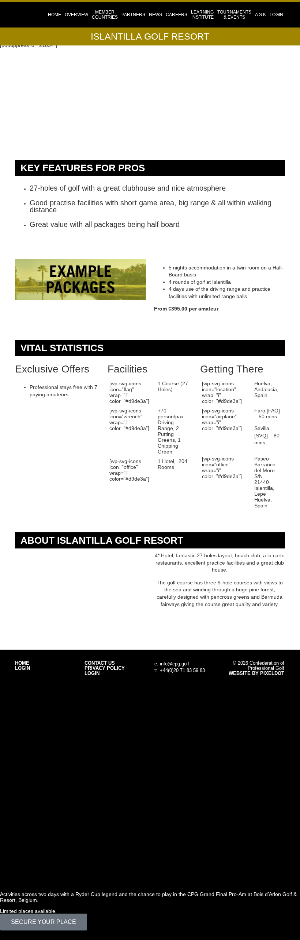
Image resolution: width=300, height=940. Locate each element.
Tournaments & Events (234, 15)
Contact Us (100, 663)
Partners (133, 14)
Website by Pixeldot (256, 673)
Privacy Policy (105, 668)
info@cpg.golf (174, 664)
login (276, 14)
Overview (76, 14)
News (155, 14)
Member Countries (105, 15)
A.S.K (260, 14)
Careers (176, 14)
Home (54, 14)
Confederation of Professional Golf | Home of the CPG (39, 14)
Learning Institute (202, 15)
